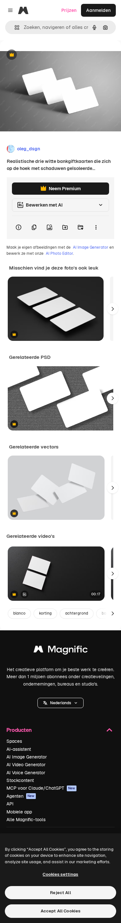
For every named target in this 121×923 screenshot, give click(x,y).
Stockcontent (20, 780)
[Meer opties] (95, 227)
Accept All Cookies (60, 911)
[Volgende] (112, 309)
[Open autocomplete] (14, 27)
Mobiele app (19, 812)
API (10, 804)
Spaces (14, 741)
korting (45, 613)
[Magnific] (61, 651)
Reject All (60, 892)
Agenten (20, 796)
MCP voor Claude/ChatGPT (40, 788)
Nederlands (60, 703)
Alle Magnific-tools (25, 819)
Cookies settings (60, 874)
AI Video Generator (25, 765)
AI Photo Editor (59, 253)
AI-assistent (18, 749)
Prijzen (68, 10)
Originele (42, 55)
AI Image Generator (90, 247)
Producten (19, 729)
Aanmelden (98, 10)
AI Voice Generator (25, 773)
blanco (19, 613)
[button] (60, 703)
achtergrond (76, 613)
